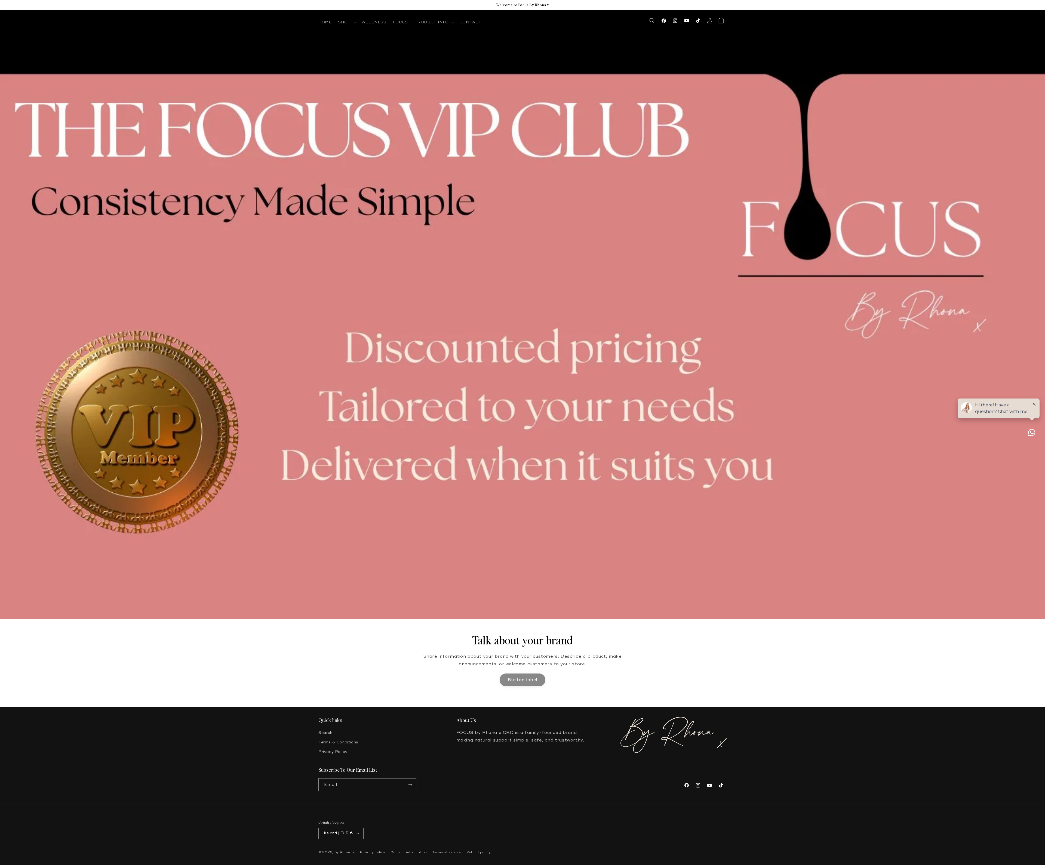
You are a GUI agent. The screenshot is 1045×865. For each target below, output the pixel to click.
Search (325, 732)
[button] (346, 22)
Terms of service (446, 852)
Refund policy (478, 852)
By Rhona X (344, 852)
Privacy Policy (332, 751)
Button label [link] (522, 679)
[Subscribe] (410, 784)
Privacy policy (372, 852)
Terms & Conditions (338, 742)
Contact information (409, 852)
